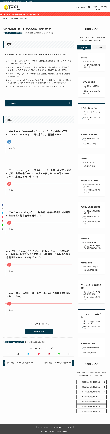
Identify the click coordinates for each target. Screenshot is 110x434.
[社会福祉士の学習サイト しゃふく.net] (12, 7)
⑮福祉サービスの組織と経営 (14, 33)
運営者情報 (68, 427)
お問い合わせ (58, 427)
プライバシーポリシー (45, 427)
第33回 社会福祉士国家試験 (33, 33)
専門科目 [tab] (99, 47)
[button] (8, 354)
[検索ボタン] (89, 7)
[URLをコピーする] (69, 354)
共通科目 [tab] (84, 47)
